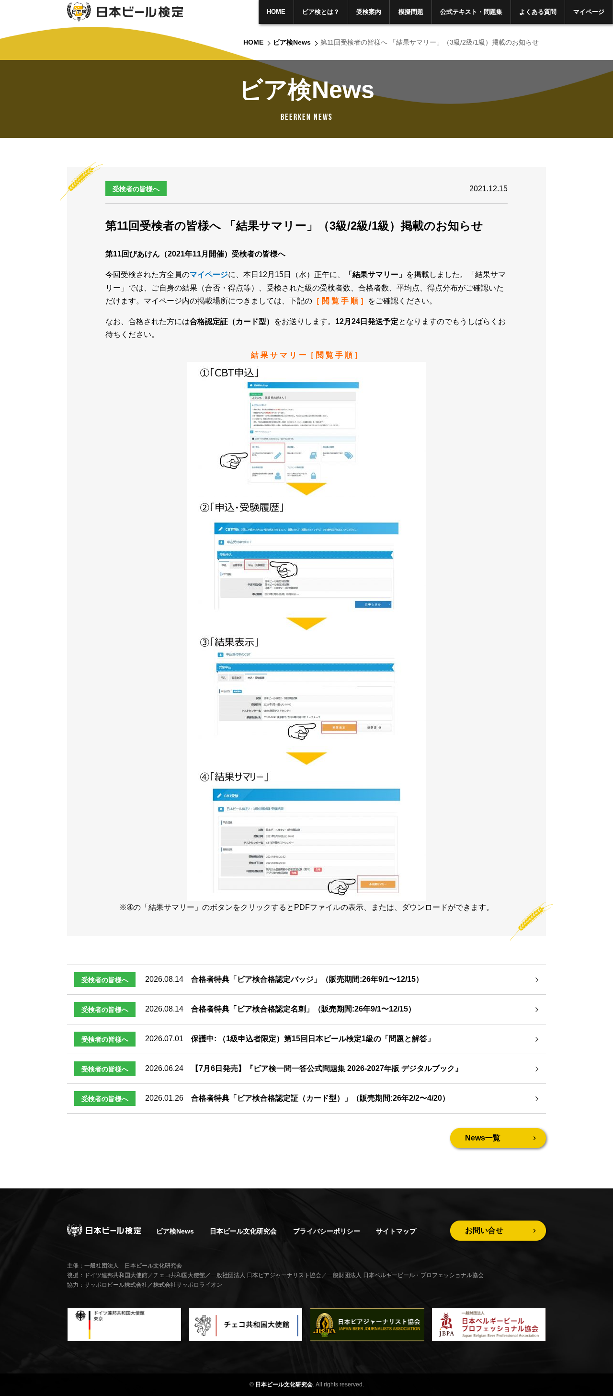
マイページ (588, 11)
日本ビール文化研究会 (243, 1231)
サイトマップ (396, 1231)
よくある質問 (537, 11)
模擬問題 (410, 11)
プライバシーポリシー (326, 1231)
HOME (276, 11)
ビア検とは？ (321, 11)
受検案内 (368, 11)
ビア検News (292, 42)
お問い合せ (484, 1230)
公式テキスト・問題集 (471, 11)
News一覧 (482, 1138)
